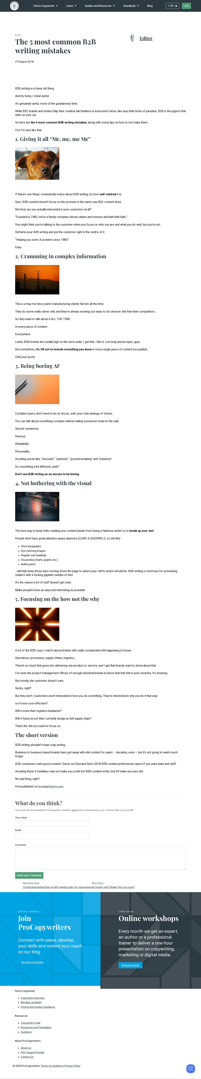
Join (186, 5)
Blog (150, 5)
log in (74, 810)
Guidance (26, 1032)
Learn (69, 5)
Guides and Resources (98, 5)
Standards (129, 5)
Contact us (27, 1056)
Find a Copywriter (44, 5)
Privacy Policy (72, 1065)
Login (171, 5)
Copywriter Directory (33, 998)
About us (26, 1047)
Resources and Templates (36, 1027)
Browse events (130, 965)
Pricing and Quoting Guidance (38, 1007)
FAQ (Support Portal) (32, 1052)
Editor (146, 38)
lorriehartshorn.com (50, 786)
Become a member (32, 962)
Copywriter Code (30, 1022)
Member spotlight (31, 1002)
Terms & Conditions (52, 1065)
